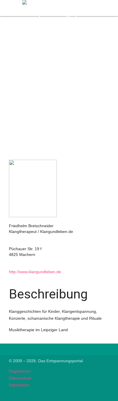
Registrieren (20, 371)
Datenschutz (20, 378)
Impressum (19, 385)
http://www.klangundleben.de (35, 271)
